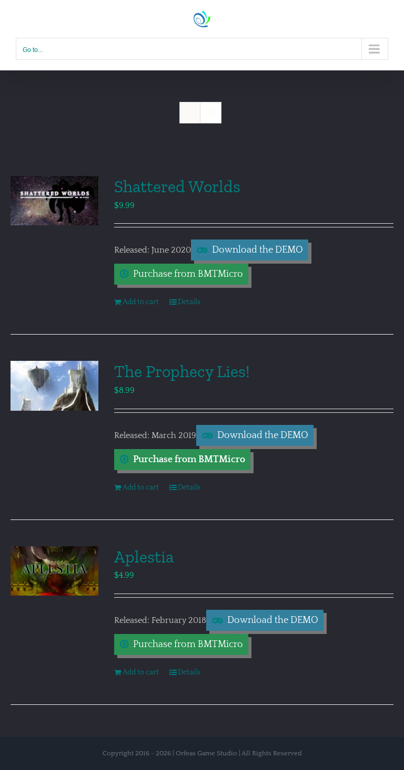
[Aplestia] (54, 571)
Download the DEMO (257, 250)
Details (189, 302)
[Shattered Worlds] (54, 200)
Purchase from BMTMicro (188, 274)
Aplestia (144, 557)
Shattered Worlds (177, 186)
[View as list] (210, 112)
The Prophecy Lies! (182, 371)
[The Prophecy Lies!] (54, 385)
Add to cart (141, 302)
